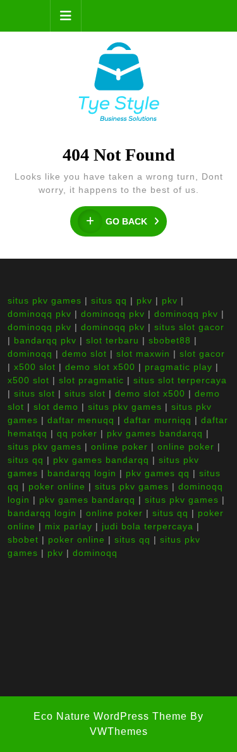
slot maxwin (143, 353)
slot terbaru (112, 340)
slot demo (55, 407)
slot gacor (202, 353)
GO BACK (136, 221)
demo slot (84, 353)
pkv (144, 300)
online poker (119, 446)
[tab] (66, 16)
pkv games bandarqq (155, 433)
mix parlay (68, 526)
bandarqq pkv (45, 340)
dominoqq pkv (39, 314)
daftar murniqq (157, 420)
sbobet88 (170, 340)
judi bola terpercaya (147, 526)
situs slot (34, 393)
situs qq (109, 300)
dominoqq (30, 353)
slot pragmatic (91, 380)
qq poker (77, 433)
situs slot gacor (189, 327)
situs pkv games (45, 300)
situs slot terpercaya (180, 380)
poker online (56, 486)
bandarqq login (81, 473)
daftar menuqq (80, 420)
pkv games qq (158, 473)
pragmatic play (178, 367)
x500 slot (35, 367)
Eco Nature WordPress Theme (110, 716)
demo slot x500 (100, 367)
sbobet (23, 539)
